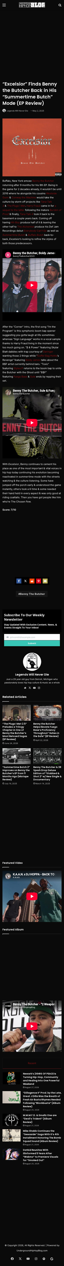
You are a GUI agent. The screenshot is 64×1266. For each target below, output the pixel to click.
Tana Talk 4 (26, 214)
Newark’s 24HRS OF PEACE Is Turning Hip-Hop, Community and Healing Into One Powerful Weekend (41, 1079)
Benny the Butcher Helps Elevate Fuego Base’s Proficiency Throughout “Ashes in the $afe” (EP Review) (46, 730)
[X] (30, 688)
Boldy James (33, 359)
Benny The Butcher (32, 594)
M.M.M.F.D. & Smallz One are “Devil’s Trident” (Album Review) (40, 1119)
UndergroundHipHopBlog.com (32, 1250)
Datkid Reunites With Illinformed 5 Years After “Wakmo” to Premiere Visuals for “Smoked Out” (40, 1155)
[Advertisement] (32, 45)
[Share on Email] (45, 581)
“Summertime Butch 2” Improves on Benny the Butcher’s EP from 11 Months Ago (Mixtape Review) (16, 773)
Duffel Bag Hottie (47, 355)
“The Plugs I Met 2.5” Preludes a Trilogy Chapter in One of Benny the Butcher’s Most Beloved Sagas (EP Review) (14, 731)
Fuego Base (20, 376)
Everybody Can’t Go (35, 230)
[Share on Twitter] (25, 581)
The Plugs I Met (16, 205)
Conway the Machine (24, 197)
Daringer (48, 351)
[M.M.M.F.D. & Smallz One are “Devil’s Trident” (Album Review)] (11, 1120)
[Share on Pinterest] (38, 581)
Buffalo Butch (35, 234)
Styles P (18, 368)
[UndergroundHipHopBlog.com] (32, 4)
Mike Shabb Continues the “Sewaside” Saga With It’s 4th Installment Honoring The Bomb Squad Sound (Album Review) (42, 1136)
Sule (32, 376)
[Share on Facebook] (18, 581)
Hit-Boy (15, 222)
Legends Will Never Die (17, 111)
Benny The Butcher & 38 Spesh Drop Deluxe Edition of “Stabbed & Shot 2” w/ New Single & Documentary (47, 773)
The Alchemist (25, 226)
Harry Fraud (33, 205)
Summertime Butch (13, 234)
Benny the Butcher (43, 180)
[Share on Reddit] (32, 581)
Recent (32, 1063)
